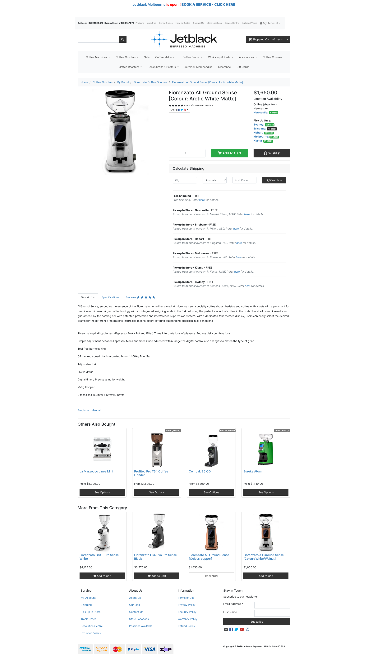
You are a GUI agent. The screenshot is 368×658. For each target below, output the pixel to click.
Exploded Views (249, 23)
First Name (230, 612)
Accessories (247, 57)
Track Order (88, 619)
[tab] (88, 297)
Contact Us (198, 23)
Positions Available (140, 626)
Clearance (224, 66)
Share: (174, 109)
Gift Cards (243, 66)
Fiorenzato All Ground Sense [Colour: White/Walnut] (263, 556)
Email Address (233, 603)
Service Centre (232, 23)
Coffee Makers (164, 57)
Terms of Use (186, 597)
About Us (151, 23)
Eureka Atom (252, 471)
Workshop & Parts (219, 57)
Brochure (83, 410)
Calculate (275, 180)
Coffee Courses (272, 57)
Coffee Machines (97, 57)
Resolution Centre (92, 626)
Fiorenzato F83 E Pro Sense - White (100, 556)
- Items (267, 39)
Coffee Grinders (126, 57)
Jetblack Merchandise (198, 66)
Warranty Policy (187, 619)
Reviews (131, 297)
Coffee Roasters (129, 66)
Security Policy (187, 611)
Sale (147, 57)
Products (140, 23)
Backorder (211, 575)
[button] (270, 23)
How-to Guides (183, 23)
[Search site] (123, 39)
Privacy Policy (187, 604)
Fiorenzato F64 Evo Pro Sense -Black (156, 556)
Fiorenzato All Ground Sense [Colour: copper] (209, 556)
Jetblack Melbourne (149, 4)
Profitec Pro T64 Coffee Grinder (151, 473)
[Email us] (226, 629)
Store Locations (214, 23)
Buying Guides (165, 23)
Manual (95, 410)
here (202, 199)
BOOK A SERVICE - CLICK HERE (208, 4)
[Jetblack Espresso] (184, 39)
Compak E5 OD (200, 471)
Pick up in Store (90, 611)
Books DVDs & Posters (162, 66)
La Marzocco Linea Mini (96, 471)
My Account (88, 597)
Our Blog (134, 604)
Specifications (110, 297)
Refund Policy (186, 626)
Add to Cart (231, 153)
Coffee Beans (191, 57)
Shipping (86, 604)
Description (88, 297)
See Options (102, 492)
